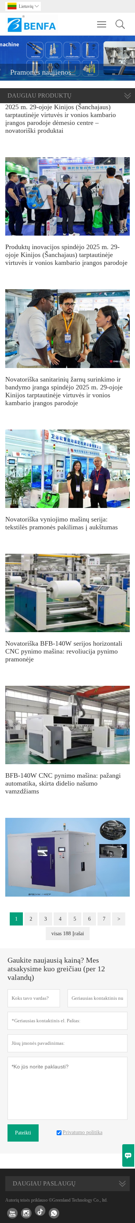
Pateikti (23, 1133)
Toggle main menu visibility (101, 24)
